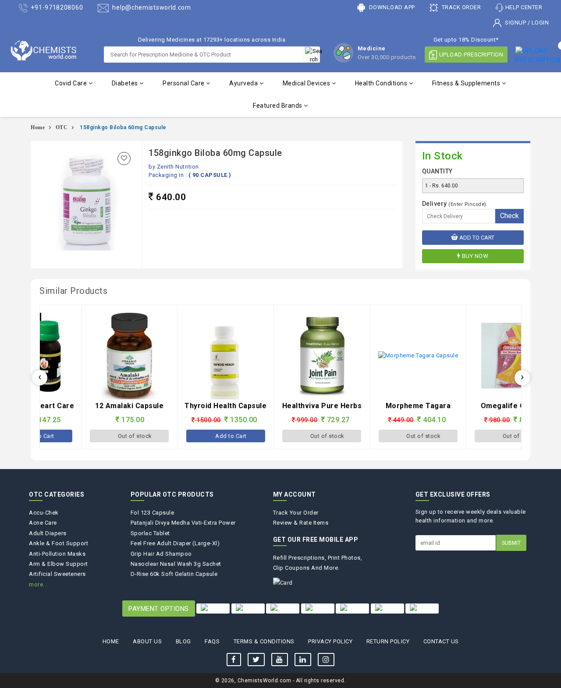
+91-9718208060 (56, 7)
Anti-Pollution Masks (57, 553)
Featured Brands (278, 105)
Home (38, 127)
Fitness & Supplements (467, 83)
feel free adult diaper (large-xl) (175, 543)
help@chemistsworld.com (151, 7)
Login (540, 22)
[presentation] (39, 377)
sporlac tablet (150, 533)
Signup (516, 22)
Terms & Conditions (264, 641)
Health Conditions (382, 83)
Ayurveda (244, 83)
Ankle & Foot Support (58, 543)
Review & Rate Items (301, 522)
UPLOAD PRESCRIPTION (471, 54)
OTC (62, 127)
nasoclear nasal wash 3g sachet (176, 564)
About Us (147, 641)
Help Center (524, 7)
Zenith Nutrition (178, 166)
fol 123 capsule (152, 512)
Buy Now (475, 256)
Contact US (441, 641)
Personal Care (184, 83)
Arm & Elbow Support (58, 564)
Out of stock (94, 436)
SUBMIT (511, 543)
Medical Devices (307, 83)
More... (38, 584)
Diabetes (126, 83)
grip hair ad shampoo (161, 553)
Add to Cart (476, 237)
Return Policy (388, 641)
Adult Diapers (48, 533)
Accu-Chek (44, 512)
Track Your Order (296, 512)
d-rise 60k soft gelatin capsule (174, 574)
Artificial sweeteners (57, 574)
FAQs (212, 641)
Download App (391, 7)
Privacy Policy (330, 641)
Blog (183, 641)
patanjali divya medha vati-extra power (183, 522)
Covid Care (72, 83)
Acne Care (43, 522)
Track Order (460, 7)
